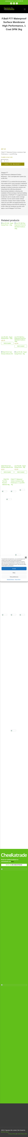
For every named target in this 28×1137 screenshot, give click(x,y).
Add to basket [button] (7, 343)
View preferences (14, 576)
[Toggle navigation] (25, 9)
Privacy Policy (17, 579)
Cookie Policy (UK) (22, 1133)
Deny (14, 572)
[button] (26, 557)
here (12, 861)
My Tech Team (5, 1132)
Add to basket (13, 164)
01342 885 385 (20, 1)
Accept (14, 568)
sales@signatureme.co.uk (10, 1)
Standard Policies (10, 579)
